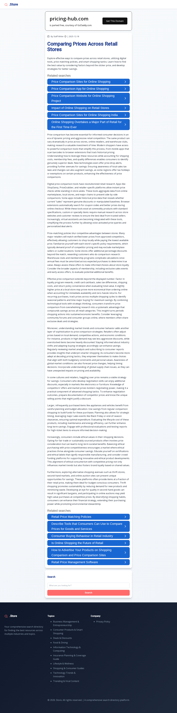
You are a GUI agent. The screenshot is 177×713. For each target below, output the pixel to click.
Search (88, 592)
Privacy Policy (103, 621)
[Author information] (65, 36)
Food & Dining (60, 642)
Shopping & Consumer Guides (68, 668)
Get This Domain (115, 21)
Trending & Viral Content (66, 681)
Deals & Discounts (62, 638)
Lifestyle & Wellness (63, 663)
